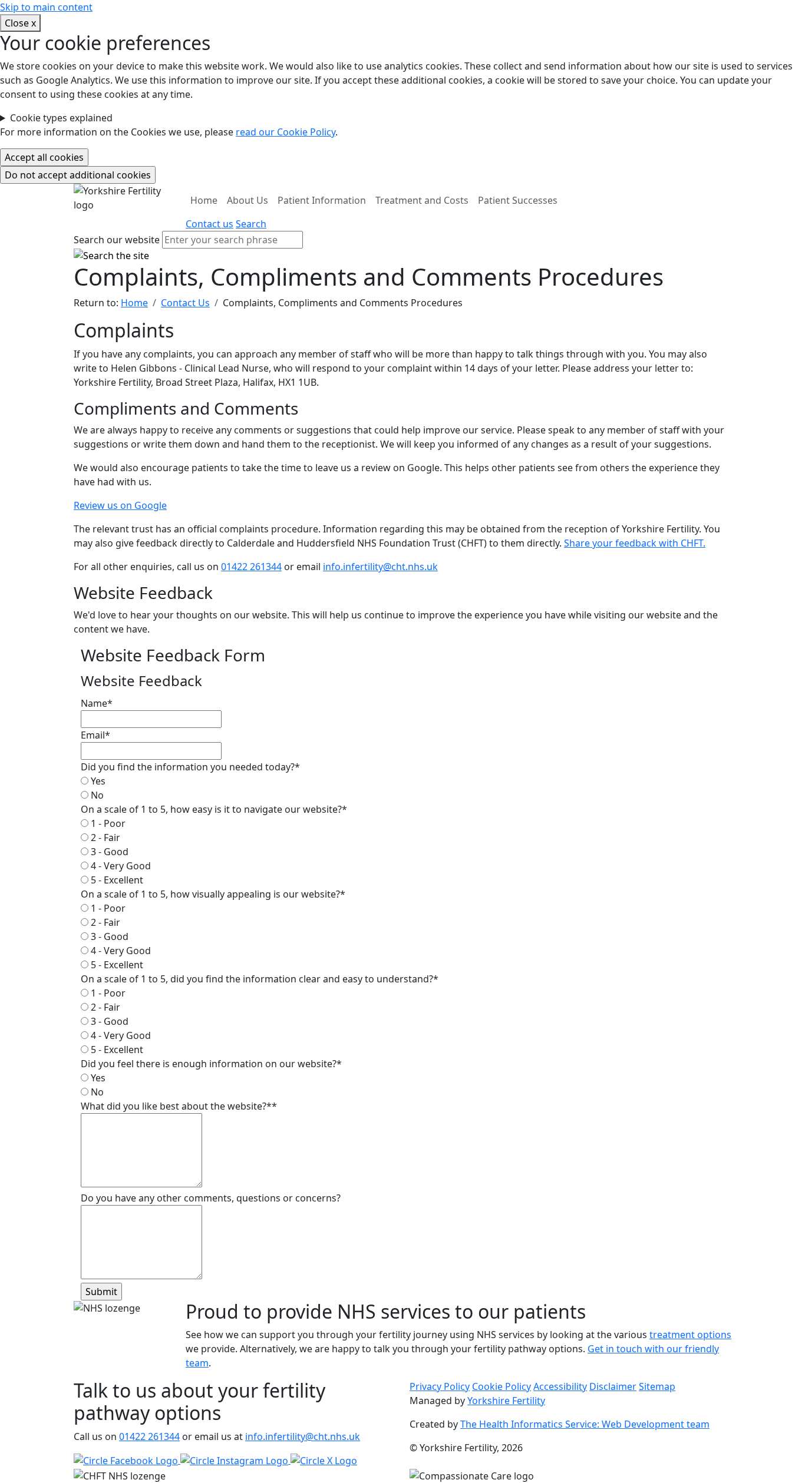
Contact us (209, 223)
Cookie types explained (61, 117)
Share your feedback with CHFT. (634, 543)
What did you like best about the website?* (179, 1106)
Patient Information (322, 200)
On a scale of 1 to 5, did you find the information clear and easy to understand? (259, 978)
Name (97, 703)
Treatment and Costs (422, 200)
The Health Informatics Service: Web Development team (585, 1424)
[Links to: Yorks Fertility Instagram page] (235, 1460)
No (96, 795)
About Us (247, 200)
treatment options (690, 1334)
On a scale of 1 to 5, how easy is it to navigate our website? (214, 809)
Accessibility (560, 1386)
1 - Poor (107, 823)
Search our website (117, 239)
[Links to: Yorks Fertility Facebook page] (127, 1460)
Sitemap (657, 1386)
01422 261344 (251, 566)
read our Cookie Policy (285, 131)
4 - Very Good (119, 865)
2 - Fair (104, 837)
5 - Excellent (115, 879)
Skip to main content (46, 7)
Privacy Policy (440, 1386)
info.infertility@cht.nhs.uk (380, 566)
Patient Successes (517, 200)
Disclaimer (612, 1386)
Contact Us (185, 302)
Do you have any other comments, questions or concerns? (211, 1197)
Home (203, 200)
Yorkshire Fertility (506, 1400)
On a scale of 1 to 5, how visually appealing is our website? (213, 894)
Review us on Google (120, 505)
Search (251, 223)
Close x (20, 22)
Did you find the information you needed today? (190, 766)
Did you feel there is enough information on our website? (211, 1063)
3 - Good (108, 851)
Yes (96, 780)
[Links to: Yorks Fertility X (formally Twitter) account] (324, 1460)
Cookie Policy (501, 1386)
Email (95, 735)
